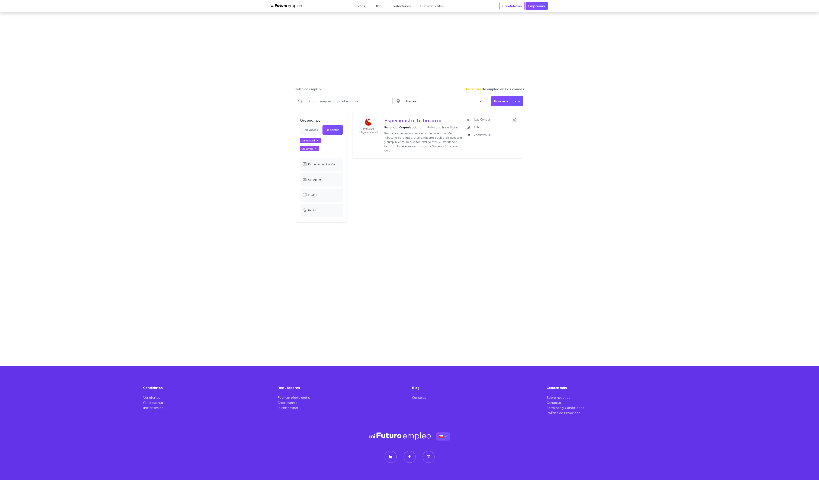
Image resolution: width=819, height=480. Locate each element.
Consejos (419, 397)
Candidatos (512, 6)
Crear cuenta (153, 402)
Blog (378, 6)
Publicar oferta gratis (293, 397)
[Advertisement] (409, 52)
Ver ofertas (151, 397)
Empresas (536, 6)
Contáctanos (401, 6)
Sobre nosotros (558, 397)
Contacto (554, 402)
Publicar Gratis (431, 6)
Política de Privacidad (563, 413)
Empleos (358, 6)
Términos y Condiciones (565, 408)
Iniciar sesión (153, 408)
